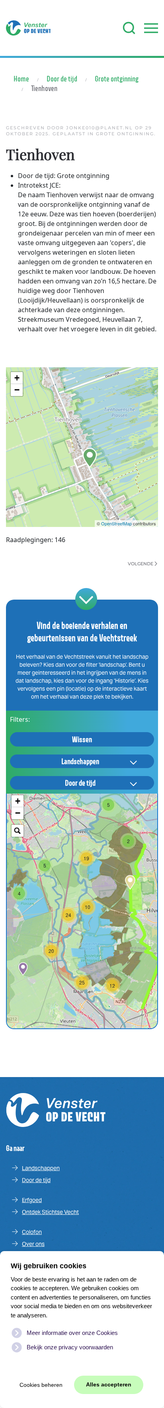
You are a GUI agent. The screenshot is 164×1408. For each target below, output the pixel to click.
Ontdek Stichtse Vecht (50, 1212)
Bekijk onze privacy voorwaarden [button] (70, 1347)
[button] (129, 28)
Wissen (82, 739)
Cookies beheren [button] (41, 1385)
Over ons (33, 1244)
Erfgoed (32, 1200)
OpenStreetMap (116, 523)
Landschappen (80, 761)
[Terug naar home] (28, 28)
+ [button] (17, 378)
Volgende (140, 563)
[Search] (17, 831)
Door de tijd (80, 782)
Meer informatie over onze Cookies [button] (72, 1332)
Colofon (32, 1232)
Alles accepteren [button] (108, 1385)
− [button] (17, 390)
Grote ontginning (125, 134)
